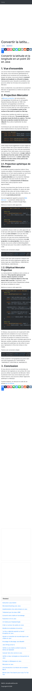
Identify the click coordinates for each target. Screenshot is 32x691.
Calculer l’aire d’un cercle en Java (12, 653)
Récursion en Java (7, 664)
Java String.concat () (8, 644)
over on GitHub (9, 383)
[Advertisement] (16, 24)
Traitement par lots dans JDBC (11, 612)
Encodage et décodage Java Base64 (13, 641)
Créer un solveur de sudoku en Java (13, 625)
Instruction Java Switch (9, 602)
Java (3, 45)
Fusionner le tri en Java (9, 618)
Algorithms (9, 45)
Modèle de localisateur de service (12, 628)
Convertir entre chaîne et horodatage (13, 615)
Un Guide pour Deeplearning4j (11, 622)
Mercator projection (8, 98)
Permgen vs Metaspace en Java (11, 661)
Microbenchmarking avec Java (11, 606)
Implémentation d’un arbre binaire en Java (14, 609)
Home (3, 2)
